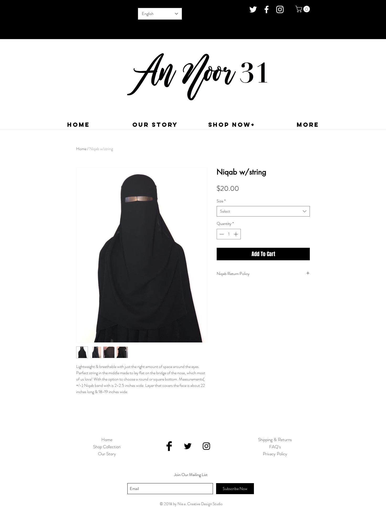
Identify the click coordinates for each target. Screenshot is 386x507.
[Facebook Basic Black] (169, 446)
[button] (303, 9)
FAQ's (275, 446)
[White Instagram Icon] (280, 9)
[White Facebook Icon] (267, 9)
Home (81, 149)
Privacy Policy (275, 454)
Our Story (107, 454)
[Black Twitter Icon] (188, 446)
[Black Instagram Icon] (206, 446)
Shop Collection (107, 446)
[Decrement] (221, 234)
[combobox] (263, 211)
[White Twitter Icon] (253, 9)
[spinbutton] (229, 234)
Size (221, 201)
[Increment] (236, 234)
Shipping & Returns (275, 439)
